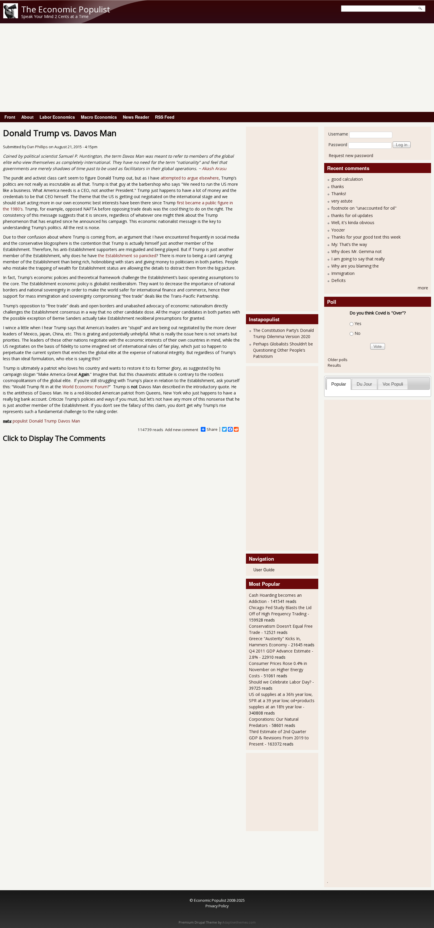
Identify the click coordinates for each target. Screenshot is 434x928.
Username (338, 134)
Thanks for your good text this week (366, 237)
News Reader (136, 117)
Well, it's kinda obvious (352, 222)
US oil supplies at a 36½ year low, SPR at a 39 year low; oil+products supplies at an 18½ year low (281, 700)
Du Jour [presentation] (364, 383)
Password (337, 144)
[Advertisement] (217, 67)
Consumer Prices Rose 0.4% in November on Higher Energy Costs (278, 669)
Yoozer (338, 230)
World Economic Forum (84, 386)
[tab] (339, 384)
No (357, 333)
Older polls (337, 359)
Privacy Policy (217, 906)
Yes (358, 323)
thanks (337, 186)
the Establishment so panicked (127, 255)
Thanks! (338, 193)
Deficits (338, 280)
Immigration (343, 273)
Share (212, 429)
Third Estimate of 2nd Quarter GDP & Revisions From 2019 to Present (279, 738)
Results (334, 365)
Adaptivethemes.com (239, 922)
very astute (342, 201)
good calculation (347, 179)
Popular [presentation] (338, 383)
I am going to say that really (358, 259)
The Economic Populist (65, 9)
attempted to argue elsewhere (190, 178)
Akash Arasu (214, 168)
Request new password (351, 155)
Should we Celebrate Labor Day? (280, 682)
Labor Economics (57, 117)
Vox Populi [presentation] (393, 383)
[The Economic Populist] (10, 16)
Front (9, 117)
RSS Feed (164, 117)
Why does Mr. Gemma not (356, 251)
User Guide (264, 570)
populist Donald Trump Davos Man (46, 421)
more (423, 288)
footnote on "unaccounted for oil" (364, 208)
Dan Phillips (37, 146)
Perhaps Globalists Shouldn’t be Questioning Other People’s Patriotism (283, 350)
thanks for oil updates (352, 215)
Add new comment (181, 429)
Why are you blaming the (355, 266)
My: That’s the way (349, 244)
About (27, 117)
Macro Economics (99, 117)
